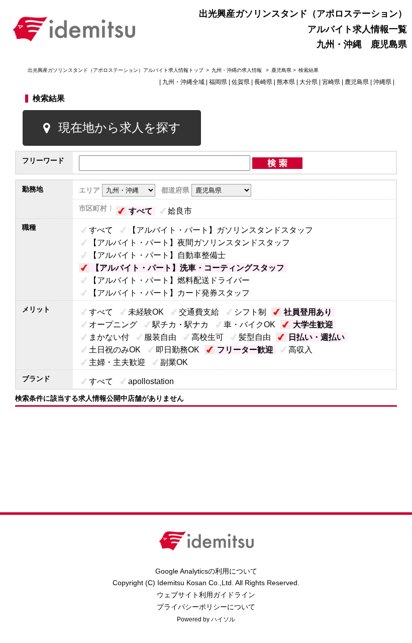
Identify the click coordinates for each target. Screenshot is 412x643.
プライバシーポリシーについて (206, 607)
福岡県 (218, 81)
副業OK (174, 362)
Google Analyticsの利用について (206, 571)
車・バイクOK (249, 324)
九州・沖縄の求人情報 (237, 70)
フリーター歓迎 (245, 349)
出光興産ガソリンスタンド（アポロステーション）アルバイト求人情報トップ (115, 70)
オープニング (113, 324)
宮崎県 (331, 81)
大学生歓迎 (313, 324)
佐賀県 (241, 81)
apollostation (151, 381)
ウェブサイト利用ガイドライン (206, 595)
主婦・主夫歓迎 (117, 362)
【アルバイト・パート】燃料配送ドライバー (169, 280)
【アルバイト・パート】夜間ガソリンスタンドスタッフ (189, 242)
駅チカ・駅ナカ (180, 324)
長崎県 (263, 81)
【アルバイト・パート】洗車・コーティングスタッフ (187, 267)
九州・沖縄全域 (183, 81)
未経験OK (146, 312)
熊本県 (286, 81)
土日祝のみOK (115, 349)
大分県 (308, 81)
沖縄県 (382, 81)
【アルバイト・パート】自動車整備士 (157, 255)
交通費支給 (199, 312)
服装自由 (160, 337)
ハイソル (223, 619)
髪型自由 (255, 337)
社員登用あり (308, 312)
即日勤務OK (177, 349)
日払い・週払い (316, 337)
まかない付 (109, 337)
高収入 (300, 349)
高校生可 (207, 337)
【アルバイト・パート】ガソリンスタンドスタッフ (220, 230)
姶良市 (180, 211)
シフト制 (250, 312)
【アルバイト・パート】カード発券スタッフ (169, 293)
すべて (141, 211)
